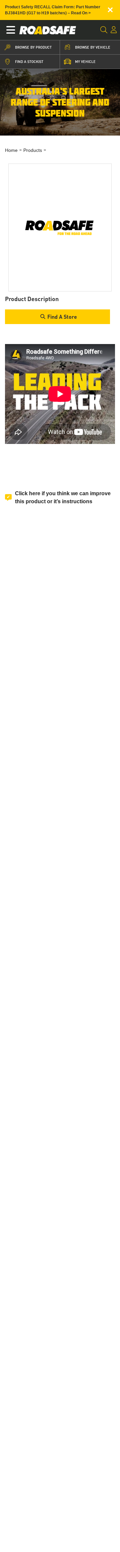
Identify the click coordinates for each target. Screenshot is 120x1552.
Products (32, 150)
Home (11, 150)
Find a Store (62, 316)
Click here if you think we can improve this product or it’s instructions (63, 497)
